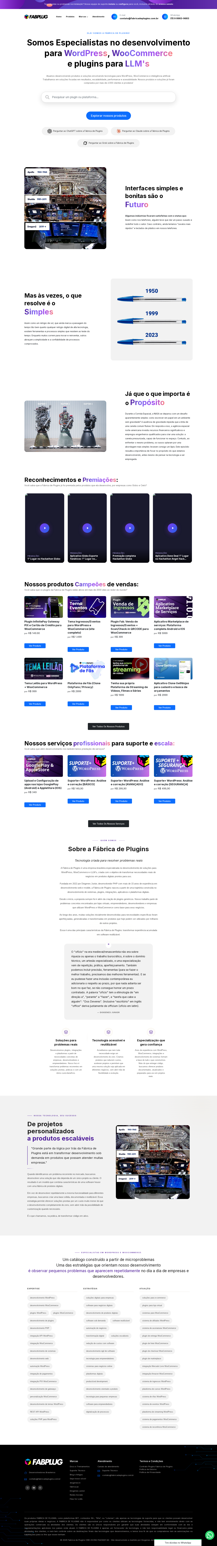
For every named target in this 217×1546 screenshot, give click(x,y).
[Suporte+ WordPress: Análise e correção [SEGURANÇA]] (173, 766)
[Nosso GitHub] (40, 1487)
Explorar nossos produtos (108, 115)
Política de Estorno (148, 1469)
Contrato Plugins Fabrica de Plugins (156, 1466)
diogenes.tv (75, 1483)
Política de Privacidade (150, 1472)
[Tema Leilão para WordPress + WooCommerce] (43, 668)
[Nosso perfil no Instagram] (27, 1487)
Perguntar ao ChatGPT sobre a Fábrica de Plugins (78, 131)
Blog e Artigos (76, 1474)
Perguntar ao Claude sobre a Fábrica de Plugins (146, 131)
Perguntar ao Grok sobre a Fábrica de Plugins (111, 143)
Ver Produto (35, 645)
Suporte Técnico (77, 1470)
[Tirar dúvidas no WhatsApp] (209, 1535)
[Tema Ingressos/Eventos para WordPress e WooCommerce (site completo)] (87, 607)
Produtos (70, 16)
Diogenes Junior (77, 1491)
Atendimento (98, 16)
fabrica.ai (74, 1487)
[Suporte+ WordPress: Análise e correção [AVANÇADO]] (130, 766)
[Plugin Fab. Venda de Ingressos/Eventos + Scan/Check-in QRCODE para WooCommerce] (130, 607)
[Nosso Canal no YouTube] (33, 1487)
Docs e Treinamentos (80, 1466)
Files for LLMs (76, 1499)
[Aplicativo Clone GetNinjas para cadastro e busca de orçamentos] (173, 668)
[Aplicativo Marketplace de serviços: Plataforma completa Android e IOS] (173, 607)
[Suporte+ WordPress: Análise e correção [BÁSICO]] (87, 766)
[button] (44, 528)
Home (59, 16)
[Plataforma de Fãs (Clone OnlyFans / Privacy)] (87, 668)
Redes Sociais (76, 1495)
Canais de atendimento (108, 1466)
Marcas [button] (83, 16)
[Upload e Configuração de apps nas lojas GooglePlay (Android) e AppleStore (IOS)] (43, 766)
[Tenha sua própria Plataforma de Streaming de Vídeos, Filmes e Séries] (130, 668)
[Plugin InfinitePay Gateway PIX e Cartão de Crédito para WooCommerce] (43, 607)
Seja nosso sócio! (78, 1478)
